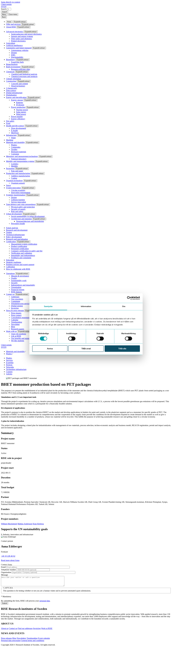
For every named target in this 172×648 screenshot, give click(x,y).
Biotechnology (12, 64)
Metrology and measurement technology (22, 156)
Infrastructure (11, 135)
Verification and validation (21, 253)
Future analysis (12, 228)
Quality (14, 278)
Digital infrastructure (14, 93)
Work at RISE (46, 628)
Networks (10, 367)
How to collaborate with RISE (18, 269)
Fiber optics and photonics (21, 39)
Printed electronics (18, 41)
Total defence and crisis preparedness (21, 204)
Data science (11, 90)
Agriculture (10, 43)
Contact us (10, 294)
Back (4, 17)
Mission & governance (20, 276)
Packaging (10, 168)
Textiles (14, 149)
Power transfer (17, 116)
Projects (9, 365)
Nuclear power (22, 110)
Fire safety (10, 121)
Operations (10, 273)
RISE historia (16, 292)
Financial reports (17, 290)
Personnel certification (20, 249)
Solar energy (21, 112)
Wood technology (18, 86)
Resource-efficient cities (20, 69)
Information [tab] (86, 306)
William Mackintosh (9, 524)
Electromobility (17, 57)
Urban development (14, 214)
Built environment (13, 67)
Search (3, 9)
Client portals (6, 4)
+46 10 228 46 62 (8, 556)
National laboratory (18, 159)
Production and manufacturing (18, 173)
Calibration (10, 267)
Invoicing (15, 308)
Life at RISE (16, 336)
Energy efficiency (18, 119)
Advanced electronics (14, 32)
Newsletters (21, 638)
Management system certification (24, 244)
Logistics (14, 164)
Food (8, 123)
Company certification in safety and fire (26, 251)
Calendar (14, 320)
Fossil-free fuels (17, 62)
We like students (17, 341)
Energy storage (17, 100)
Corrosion (15, 154)
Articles (9, 374)
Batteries (19, 102)
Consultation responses (20, 318)
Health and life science (15, 126)
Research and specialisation (17, 239)
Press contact (16, 315)
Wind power (21, 114)
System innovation (13, 188)
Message (4, 575)
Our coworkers (17, 299)
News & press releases (15, 310)
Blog (13, 327)
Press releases (6, 638)
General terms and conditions (32, 640)
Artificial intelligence (14, 45)
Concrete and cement (19, 84)
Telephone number (8, 570)
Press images (16, 313)
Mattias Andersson (25, 524)
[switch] (71, 339)
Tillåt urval (86, 349)
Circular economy (18, 190)
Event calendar (44, 638)
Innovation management (20, 192)
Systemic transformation (15, 195)
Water (13, 138)
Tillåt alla (122, 349)
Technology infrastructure (16, 369)
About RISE (11, 27)
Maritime (9, 140)
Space (8, 185)
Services (9, 360)
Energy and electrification (16, 97)
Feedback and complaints (21, 258)
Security (14, 283)
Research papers (17, 329)
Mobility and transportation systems (20, 161)
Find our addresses (25, 628)
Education (10, 260)
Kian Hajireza (38, 524)
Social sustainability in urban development (28, 216)
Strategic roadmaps (13, 262)
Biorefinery (10, 59)
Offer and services (13, 24)
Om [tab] (123, 306)
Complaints (15, 301)
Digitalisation (11, 95)
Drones (14, 53)
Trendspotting (16, 322)
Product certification (19, 246)
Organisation (16, 287)
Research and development (16, 230)
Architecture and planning (21, 219)
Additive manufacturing (20, 176)
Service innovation (18, 202)
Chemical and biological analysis (24, 74)
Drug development (18, 128)
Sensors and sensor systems (22, 36)
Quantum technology (14, 180)
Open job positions (18, 334)
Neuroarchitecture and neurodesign (30, 221)
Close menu (13, 14)
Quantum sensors (18, 183)
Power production (18, 107)
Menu (4, 14)
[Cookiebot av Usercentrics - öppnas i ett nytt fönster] (129, 298)
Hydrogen (20, 105)
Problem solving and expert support (20, 264)
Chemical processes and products (24, 76)
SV (2, 7)
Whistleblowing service (20, 304)
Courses (9, 372)
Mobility (14, 166)
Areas (9, 22)
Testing (9, 232)
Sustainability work (18, 280)
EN (5, 7)
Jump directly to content (10, 2)
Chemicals (10, 72)
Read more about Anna (10, 560)
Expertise (9, 362)
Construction (11, 81)
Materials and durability (15, 142)
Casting (14, 178)
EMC (13, 55)
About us (4, 628)
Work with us (11, 331)
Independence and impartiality (23, 285)
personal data (44, 601)
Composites (15, 147)
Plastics (14, 145)
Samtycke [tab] (48, 306)
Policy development (14, 237)
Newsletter (15, 324)
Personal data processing (11, 640)
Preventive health (18, 223)
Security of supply (18, 209)
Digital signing (17, 306)
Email (3, 567)
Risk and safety (17, 211)
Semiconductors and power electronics (26, 34)
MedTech (15, 133)
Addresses (15, 297)
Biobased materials (18, 152)
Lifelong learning (18, 200)
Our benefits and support (21, 338)
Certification (11, 241)
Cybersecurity (11, 88)
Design (14, 197)
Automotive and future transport (18, 48)
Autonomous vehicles (19, 50)
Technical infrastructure (15, 235)
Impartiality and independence (23, 255)
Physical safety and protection (23, 207)
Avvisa (50, 349)
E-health (14, 130)
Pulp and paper (17, 171)
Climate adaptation (13, 79)
